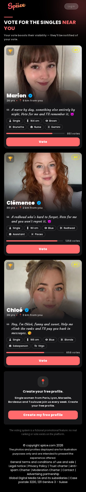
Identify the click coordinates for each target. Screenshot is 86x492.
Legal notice (17, 466)
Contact (68, 470)
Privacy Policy (37, 466)
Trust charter (58, 466)
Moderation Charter (46, 470)
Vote (43, 141)
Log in (71, 6)
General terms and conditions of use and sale (42, 462)
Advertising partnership (43, 474)
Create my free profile (43, 415)
